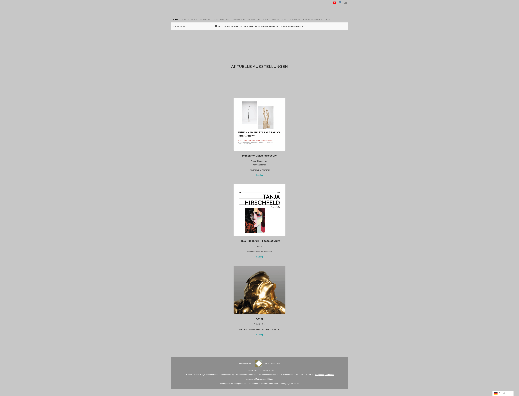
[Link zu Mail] (345, 2)
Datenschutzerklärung (264, 379)
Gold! (259, 318)
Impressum (250, 379)
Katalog (259, 175)
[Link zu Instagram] (340, 2)
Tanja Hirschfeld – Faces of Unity (259, 240)
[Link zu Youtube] (334, 2)
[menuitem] (175, 19)
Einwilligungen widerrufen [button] (289, 383)
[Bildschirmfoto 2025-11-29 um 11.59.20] (259, 290)
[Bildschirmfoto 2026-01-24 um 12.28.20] (259, 210)
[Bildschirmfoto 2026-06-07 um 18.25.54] (259, 124)
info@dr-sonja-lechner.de (324, 375)
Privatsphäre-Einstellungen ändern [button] (233, 383)
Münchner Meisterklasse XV (259, 155)
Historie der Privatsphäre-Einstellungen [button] (263, 383)
